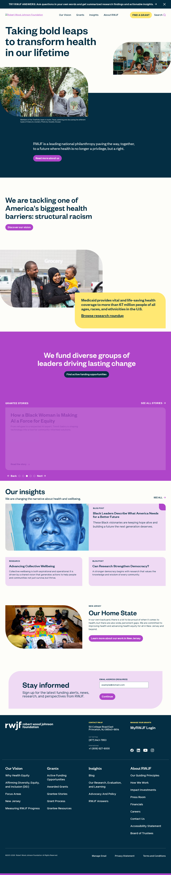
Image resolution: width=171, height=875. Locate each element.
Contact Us (137, 819)
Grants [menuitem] (80, 15)
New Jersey (13, 801)
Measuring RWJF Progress (22, 808)
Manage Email (99, 855)
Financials (136, 804)
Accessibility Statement (145, 826)
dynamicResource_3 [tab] (34, 476)
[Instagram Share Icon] (152, 751)
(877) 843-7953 (97, 740)
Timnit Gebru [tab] (27, 476)
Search (158, 15)
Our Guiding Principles (144, 775)
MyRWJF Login (143, 727)
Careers (135, 811)
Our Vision (14, 768)
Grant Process (56, 801)
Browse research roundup (102, 315)
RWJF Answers (98, 801)
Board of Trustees (141, 833)
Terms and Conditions (154, 855)
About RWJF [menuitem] (111, 15)
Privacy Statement (125, 855)
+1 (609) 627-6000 (99, 748)
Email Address (113, 679)
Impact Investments (143, 790)
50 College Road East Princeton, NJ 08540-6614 (104, 728)
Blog (92, 775)
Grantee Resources (59, 808)
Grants (53, 768)
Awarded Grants (57, 787)
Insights (95, 768)
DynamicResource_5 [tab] (31, 476)
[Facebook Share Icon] (132, 751)
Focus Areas (13, 794)
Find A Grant (141, 15)
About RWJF (140, 768)
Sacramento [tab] (23, 476)
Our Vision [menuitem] (65, 15)
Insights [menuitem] (93, 15)
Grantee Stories (57, 794)
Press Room (138, 797)
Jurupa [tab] (19, 476)
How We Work (139, 783)
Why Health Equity (17, 775)
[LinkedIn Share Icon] (138, 751)
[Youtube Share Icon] (145, 751)
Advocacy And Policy (102, 794)
